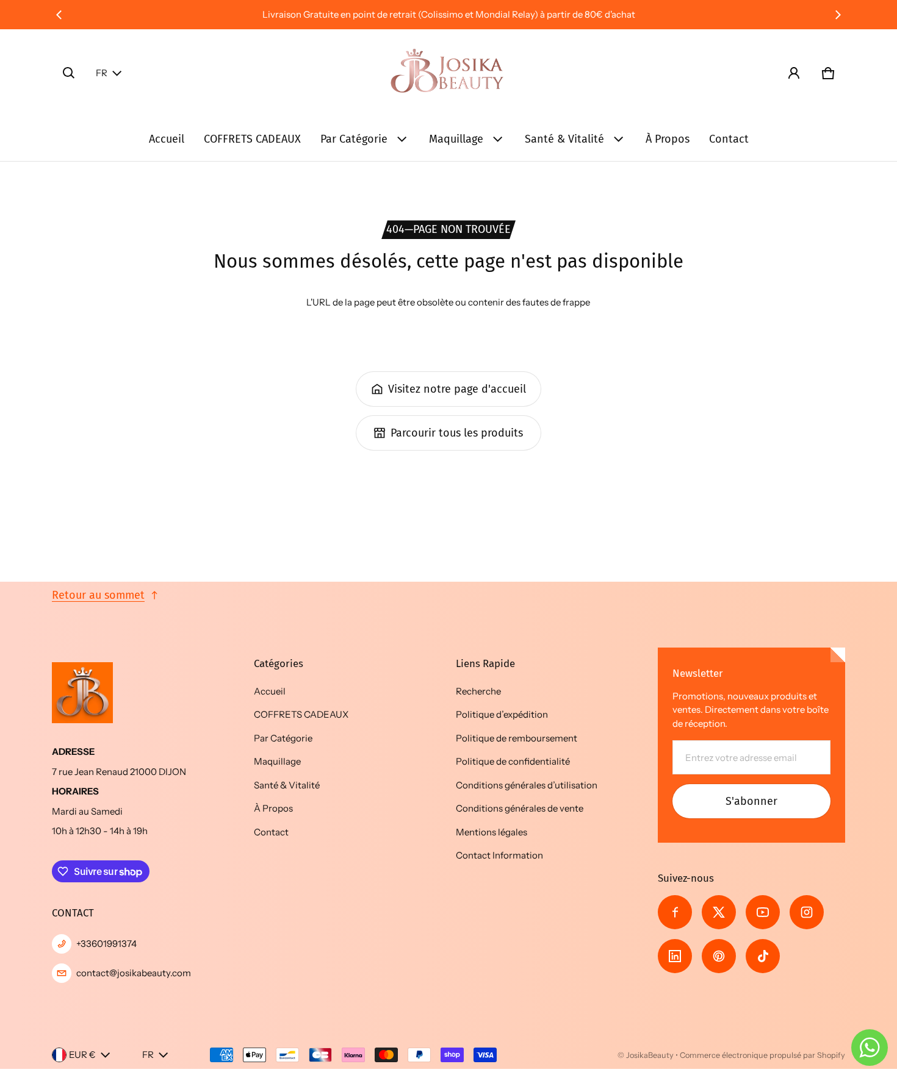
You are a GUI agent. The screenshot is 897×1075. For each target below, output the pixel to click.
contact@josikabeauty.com (133, 973)
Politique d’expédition (502, 714)
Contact (729, 139)
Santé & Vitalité (564, 139)
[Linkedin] (675, 956)
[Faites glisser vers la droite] (837, 14)
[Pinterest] (719, 956)
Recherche (478, 691)
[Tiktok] (763, 956)
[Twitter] (719, 912)
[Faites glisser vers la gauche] (59, 14)
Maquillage (456, 139)
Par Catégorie (353, 139)
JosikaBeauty (650, 1055)
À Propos (668, 139)
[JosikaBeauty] (448, 73)
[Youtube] (763, 912)
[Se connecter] (794, 73)
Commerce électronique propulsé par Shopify (762, 1055)
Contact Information (499, 855)
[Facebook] (675, 912)
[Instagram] (807, 912)
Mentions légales (491, 832)
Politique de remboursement (516, 738)
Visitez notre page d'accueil (457, 389)
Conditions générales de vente (519, 808)
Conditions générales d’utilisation (526, 785)
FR (101, 73)
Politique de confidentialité (513, 761)
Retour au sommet (98, 595)
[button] (69, 73)
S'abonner (751, 801)
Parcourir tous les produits (457, 433)
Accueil (166, 139)
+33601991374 (106, 943)
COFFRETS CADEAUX (252, 139)
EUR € (82, 1054)
